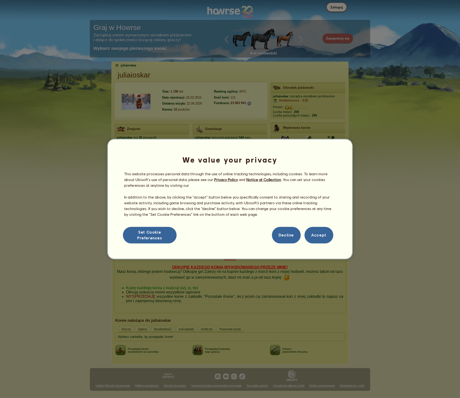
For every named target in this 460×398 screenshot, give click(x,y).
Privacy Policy (226, 179)
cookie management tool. (212, 185)
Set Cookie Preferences (149, 235)
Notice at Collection (263, 179)
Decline (286, 235)
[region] (230, 199)
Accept (319, 235)
